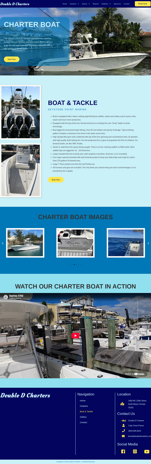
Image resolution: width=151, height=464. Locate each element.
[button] (2, 243)
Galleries (105, 4)
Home (65, 4)
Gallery (83, 417)
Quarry (84, 4)
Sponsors (117, 4)
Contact (127, 4)
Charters (73, 4)
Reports (96, 4)
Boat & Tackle (86, 411)
